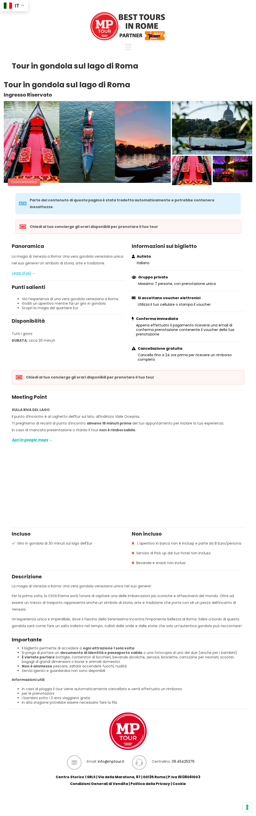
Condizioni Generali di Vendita (99, 783)
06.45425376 (183, 761)
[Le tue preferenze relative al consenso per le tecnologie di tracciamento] (247, 807)
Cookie (179, 783)
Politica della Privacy (150, 783)
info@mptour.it (111, 761)
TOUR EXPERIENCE (24, 182)
